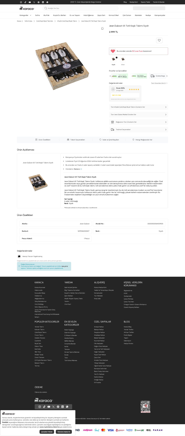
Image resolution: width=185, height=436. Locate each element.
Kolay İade (97, 299)
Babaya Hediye (99, 330)
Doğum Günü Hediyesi (101, 346)
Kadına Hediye (98, 377)
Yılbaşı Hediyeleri (99, 363)
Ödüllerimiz (38, 296)
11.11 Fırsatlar (97, 382)
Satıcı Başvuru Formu (41, 307)
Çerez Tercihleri (129, 302)
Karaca (39, 282)
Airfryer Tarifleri (129, 332)
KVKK (125, 293)
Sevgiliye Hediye (99, 332)
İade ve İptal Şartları (70, 287)
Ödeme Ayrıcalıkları (41, 392)
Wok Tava (38, 352)
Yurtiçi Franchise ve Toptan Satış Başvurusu (45, 310)
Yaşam (126, 338)
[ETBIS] (142, 407)
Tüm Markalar (98, 296)
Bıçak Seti (38, 343)
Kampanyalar (98, 293)
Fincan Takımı (39, 335)
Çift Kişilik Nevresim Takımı (43, 360)
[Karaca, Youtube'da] (49, 406)
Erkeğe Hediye (98, 380)
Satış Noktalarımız (40, 301)
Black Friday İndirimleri (101, 371)
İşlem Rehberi (68, 296)
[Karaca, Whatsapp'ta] (67, 406)
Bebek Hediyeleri (99, 338)
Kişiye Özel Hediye (100, 355)
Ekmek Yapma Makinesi (71, 352)
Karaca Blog (127, 327)
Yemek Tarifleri (128, 330)
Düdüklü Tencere (40, 338)
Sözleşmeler (128, 296)
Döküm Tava (39, 346)
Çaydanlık (38, 341)
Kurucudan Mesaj (40, 293)
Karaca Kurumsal (40, 287)
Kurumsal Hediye (99, 341)
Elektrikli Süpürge (69, 333)
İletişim (37, 317)
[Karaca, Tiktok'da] (44, 406)
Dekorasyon (127, 341)
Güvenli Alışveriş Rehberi (131, 307)
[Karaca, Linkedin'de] (62, 406)
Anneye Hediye (99, 327)
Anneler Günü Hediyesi (101, 360)
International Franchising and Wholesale (47, 314)
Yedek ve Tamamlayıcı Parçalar (104, 290)
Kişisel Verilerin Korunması (133, 284)
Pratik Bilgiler (128, 335)
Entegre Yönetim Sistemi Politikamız (135, 304)
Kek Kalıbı (38, 349)
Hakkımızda (38, 290)
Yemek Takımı (39, 327)
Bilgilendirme (128, 290)
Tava (66, 358)
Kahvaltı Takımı (39, 330)
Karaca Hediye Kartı (100, 287)
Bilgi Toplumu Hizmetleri (72, 290)
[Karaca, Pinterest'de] (58, 406)
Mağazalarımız (39, 299)
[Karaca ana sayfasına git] (44, 400)
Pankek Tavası (39, 355)
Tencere (67, 349)
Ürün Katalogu (39, 304)
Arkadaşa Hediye (99, 335)
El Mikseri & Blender (70, 335)
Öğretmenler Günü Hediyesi (102, 366)
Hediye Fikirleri (128, 343)
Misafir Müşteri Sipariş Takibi (73, 299)
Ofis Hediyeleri (98, 343)
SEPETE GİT (92, 14)
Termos (37, 366)
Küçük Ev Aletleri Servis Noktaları (74, 293)
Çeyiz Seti (97, 357)
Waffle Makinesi (69, 341)
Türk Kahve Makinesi (70, 360)
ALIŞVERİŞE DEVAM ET (92, 9)
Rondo (66, 355)
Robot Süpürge (69, 330)
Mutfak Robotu (69, 338)
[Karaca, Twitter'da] (53, 406)
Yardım (68, 282)
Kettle (66, 346)
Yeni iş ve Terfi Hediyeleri (102, 349)
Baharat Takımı (39, 363)
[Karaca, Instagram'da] (39, 406)
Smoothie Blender (70, 344)
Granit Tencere (39, 357)
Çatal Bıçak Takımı (40, 332)
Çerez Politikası (128, 299)
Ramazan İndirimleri (100, 369)
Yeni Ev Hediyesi (99, 374)
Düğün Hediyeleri (99, 352)
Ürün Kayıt (67, 304)
